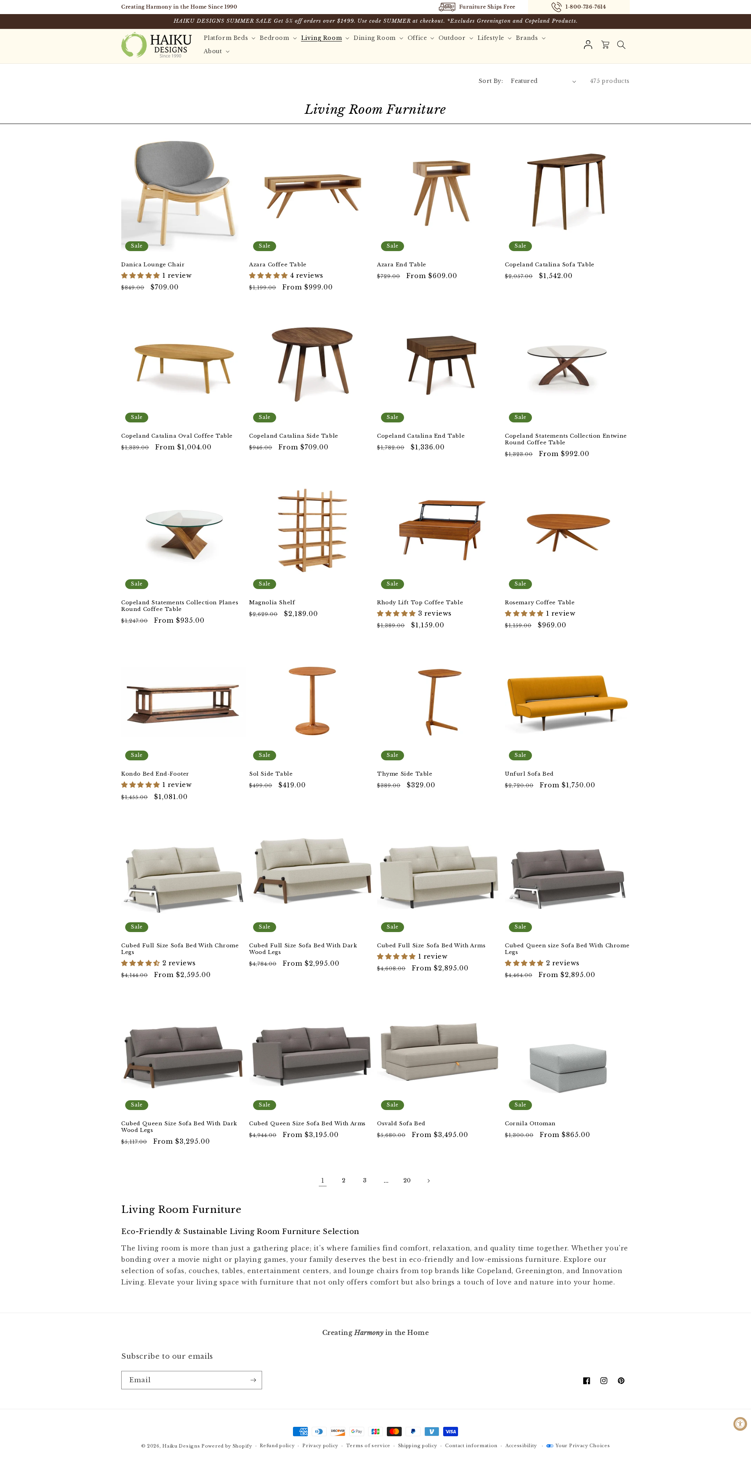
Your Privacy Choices (582, 1445)
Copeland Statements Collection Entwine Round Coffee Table (566, 439)
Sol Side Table (271, 774)
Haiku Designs (181, 1446)
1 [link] (323, 1180)
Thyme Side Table (405, 774)
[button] (621, 44)
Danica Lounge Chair (153, 265)
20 (407, 1180)
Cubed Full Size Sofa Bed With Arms (431, 946)
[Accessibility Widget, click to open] (740, 1424)
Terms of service (368, 1445)
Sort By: (491, 80)
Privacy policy (320, 1445)
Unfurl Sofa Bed (529, 774)
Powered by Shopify (226, 1446)
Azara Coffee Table (278, 265)
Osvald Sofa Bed (401, 1124)
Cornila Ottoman (530, 1124)
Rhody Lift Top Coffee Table (420, 603)
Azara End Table (401, 265)
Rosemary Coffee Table (540, 603)
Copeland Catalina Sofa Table (550, 265)
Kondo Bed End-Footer (155, 774)
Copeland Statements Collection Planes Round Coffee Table (179, 606)
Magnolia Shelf (272, 603)
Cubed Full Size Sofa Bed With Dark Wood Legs (303, 949)
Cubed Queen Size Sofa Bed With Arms (307, 1124)
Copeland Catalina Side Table (293, 436)
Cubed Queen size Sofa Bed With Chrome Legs (567, 949)
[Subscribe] (253, 1380)
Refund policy (277, 1445)
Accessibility (521, 1445)
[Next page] (428, 1180)
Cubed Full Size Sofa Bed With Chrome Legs (180, 949)
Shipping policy (418, 1445)
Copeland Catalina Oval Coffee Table (177, 436)
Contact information (471, 1445)
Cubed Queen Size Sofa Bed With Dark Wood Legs (179, 1127)
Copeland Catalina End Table (421, 436)
